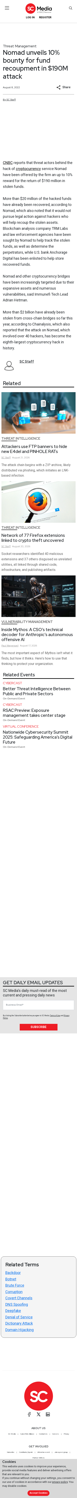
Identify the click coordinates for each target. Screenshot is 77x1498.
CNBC (8, 162)
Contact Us (43, 1434)
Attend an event (43, 1452)
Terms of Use (55, 1016)
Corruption (14, 1292)
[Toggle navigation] (7, 7)
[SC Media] (38, 8)
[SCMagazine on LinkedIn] (47, 1414)
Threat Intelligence (20, 438)
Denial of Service (19, 1317)
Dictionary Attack (19, 1323)
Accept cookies (38, 1493)
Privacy (66, 1434)
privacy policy (60, 1481)
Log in (30, 17)
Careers (55, 1434)
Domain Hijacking (19, 1330)
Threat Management (20, 46)
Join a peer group (61, 1452)
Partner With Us (38, 1457)
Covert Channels (18, 1298)
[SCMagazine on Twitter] (38, 1414)
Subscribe (38, 1027)
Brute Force (14, 1285)
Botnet (10, 1279)
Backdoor (13, 1272)
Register (45, 17)
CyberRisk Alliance (27, 1434)
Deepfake (13, 1310)
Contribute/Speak (26, 1452)
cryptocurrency (28, 168)
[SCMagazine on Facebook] (29, 1414)
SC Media (12, 1434)
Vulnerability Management (27, 622)
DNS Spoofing (16, 1304)
